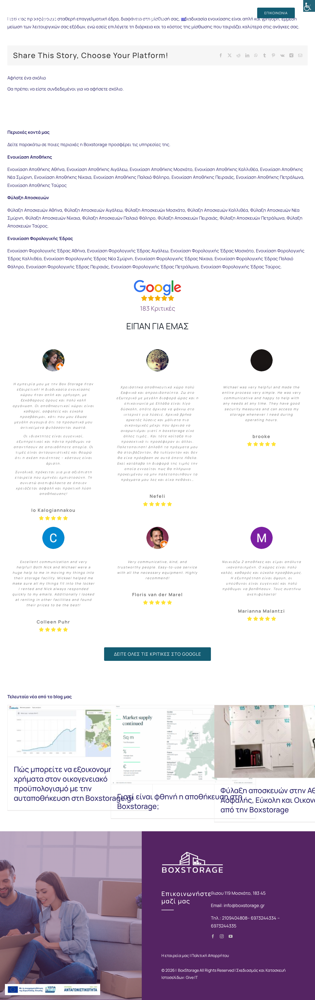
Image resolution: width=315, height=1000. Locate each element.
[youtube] (231, 936)
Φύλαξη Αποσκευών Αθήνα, (35, 210)
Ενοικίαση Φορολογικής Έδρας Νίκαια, (174, 258)
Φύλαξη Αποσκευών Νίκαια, (53, 218)
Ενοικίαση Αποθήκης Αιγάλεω (97, 169)
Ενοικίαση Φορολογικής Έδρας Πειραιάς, (68, 267)
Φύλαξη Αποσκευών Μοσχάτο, (155, 210)
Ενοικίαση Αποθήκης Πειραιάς (203, 177)
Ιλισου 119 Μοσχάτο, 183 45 (238, 893)
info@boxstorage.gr (244, 905)
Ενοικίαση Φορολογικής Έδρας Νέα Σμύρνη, (89, 258)
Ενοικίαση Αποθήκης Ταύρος (37, 185)
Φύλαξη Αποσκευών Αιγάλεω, (94, 210)
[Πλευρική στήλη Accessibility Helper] (309, 6)
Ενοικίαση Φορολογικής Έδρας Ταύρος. (241, 267)
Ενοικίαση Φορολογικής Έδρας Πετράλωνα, (155, 267)
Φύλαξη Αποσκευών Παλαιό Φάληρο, (119, 218)
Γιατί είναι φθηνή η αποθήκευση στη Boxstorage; (179, 801)
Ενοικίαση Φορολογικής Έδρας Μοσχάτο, (213, 251)
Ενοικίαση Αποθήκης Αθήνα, (36, 169)
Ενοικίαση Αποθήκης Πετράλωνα (269, 177)
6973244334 (264, 918)
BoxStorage (188, 970)
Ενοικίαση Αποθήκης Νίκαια (62, 177)
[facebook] (213, 936)
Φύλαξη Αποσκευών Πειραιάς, (188, 218)
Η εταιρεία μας (175, 955)
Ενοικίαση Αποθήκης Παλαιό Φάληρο (131, 177)
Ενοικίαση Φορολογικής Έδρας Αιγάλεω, (128, 251)
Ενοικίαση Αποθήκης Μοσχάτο (161, 169)
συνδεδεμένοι (61, 89)
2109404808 (234, 918)
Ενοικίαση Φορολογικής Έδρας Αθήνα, (46, 251)
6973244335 (223, 926)
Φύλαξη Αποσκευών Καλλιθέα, (218, 210)
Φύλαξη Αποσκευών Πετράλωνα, (253, 218)
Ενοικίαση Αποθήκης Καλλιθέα (226, 169)
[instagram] (222, 936)
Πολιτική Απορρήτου (210, 955)
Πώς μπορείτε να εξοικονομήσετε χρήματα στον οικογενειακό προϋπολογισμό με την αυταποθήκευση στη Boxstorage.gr (74, 783)
